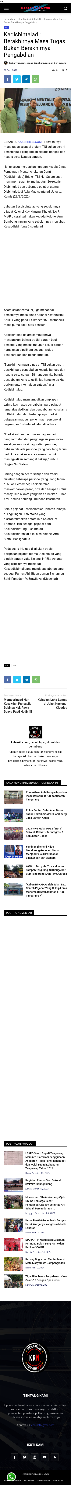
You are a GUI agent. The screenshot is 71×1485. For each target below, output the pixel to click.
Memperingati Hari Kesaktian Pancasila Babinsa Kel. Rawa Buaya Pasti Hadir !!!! (18, 705)
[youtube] (44, 1457)
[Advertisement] (35, 268)
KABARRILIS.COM (30, 142)
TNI (6, 27)
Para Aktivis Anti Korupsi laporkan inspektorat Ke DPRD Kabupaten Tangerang (46, 796)
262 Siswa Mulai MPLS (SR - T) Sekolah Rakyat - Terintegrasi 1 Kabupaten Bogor (44, 832)
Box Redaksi (29, 1480)
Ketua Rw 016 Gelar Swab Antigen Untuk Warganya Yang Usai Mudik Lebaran (45, 1224)
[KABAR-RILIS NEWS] (35, 1357)
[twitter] (24, 1457)
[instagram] (34, 1457)
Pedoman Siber (43, 1480)
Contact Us (58, 1480)
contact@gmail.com (42, 1425)
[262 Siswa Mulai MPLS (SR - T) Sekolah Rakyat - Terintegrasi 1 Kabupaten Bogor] (13, 833)
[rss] (55, 1457)
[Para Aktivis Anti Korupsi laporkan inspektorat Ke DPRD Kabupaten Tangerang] (13, 797)
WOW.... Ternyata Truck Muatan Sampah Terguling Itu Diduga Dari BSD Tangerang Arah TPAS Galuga (46, 870)
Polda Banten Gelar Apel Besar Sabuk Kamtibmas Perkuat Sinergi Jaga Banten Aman (46, 814)
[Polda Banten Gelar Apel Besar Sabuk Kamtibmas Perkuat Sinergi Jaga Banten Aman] (13, 815)
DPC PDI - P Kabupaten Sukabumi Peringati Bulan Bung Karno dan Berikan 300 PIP (45, 1243)
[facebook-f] (14, 1457)
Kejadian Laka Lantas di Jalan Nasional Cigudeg (52, 703)
